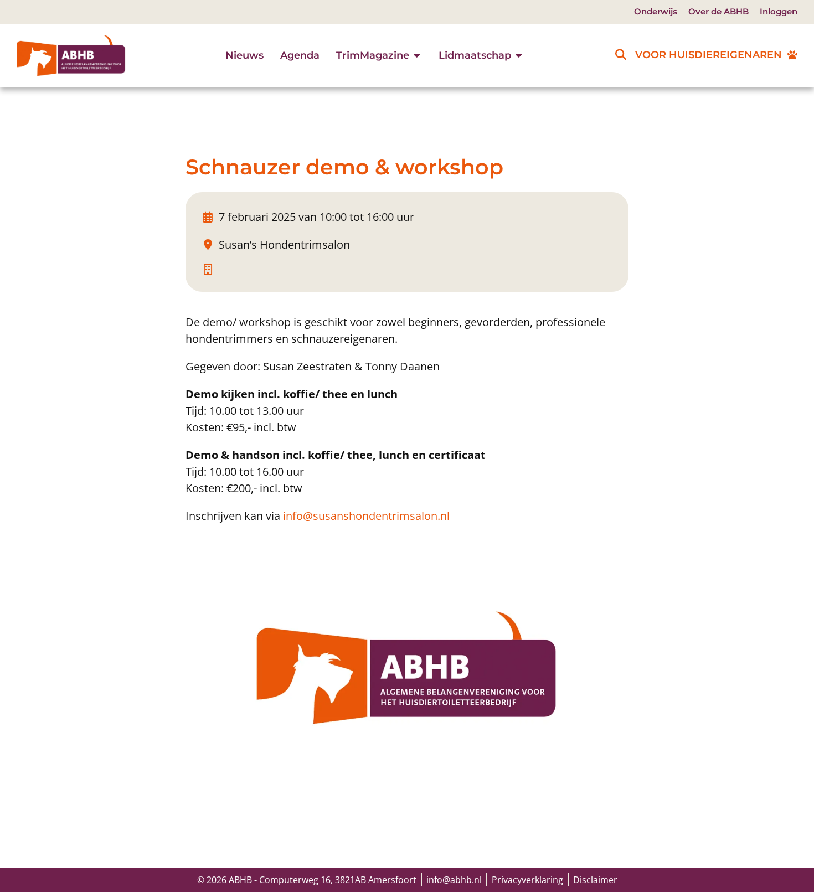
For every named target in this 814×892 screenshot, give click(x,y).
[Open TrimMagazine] (417, 55)
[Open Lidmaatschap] (519, 55)
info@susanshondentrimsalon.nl (366, 515)
